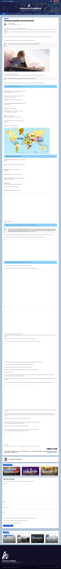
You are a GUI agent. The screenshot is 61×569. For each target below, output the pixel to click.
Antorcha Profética (30, 8)
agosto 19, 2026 (21, 540)
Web (4, 512)
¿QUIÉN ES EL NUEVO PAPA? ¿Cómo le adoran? (30, 472)
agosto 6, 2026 (49, 540)
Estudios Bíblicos (28, 13)
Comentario (5, 483)
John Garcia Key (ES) (12, 23)
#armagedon (15, 24)
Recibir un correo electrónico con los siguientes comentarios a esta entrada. (16, 520)
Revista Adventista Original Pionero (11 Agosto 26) (37, 538)
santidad (5, 536)
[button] (56, 13)
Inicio (7, 13)
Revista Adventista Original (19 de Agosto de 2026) (23, 538)
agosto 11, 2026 (35, 540)
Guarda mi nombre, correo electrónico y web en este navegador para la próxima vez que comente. (19, 518)
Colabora (46, 13)
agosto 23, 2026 (7, 540)
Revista (19, 536)
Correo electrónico (6, 507)
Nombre (4, 501)
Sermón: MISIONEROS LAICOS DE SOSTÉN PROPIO (49, 472)
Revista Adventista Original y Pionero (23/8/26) (9, 538)
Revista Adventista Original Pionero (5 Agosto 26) (51, 538)
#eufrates (19, 24)
